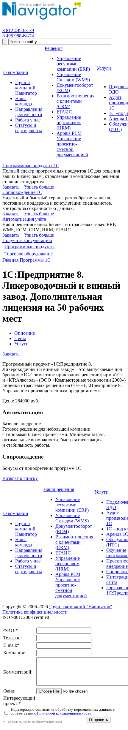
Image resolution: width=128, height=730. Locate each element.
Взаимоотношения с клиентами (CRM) (74, 542)
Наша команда (23, 542)
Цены (20, 338)
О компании (15, 513)
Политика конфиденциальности (35, 611)
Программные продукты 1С (30, 165)
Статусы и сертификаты (28, 569)
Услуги (21, 343)
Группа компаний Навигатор (26, 529)
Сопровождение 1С (22, 192)
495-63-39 (18, 30)
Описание (24, 333)
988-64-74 (18, 35)
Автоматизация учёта (24, 219)
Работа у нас (27, 560)
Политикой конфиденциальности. (64, 713)
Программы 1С (35, 260)
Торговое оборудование (28, 253)
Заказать (10, 186)
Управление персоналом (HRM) (67, 563)
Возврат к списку (20, 478)
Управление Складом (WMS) (72, 518)
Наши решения (58, 489)
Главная (10, 260)
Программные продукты (29, 246)
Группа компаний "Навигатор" (80, 606)
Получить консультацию (27, 240)
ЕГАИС (63, 552)
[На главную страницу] (41, 19)
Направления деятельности (28, 553)
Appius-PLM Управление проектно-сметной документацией (71, 585)
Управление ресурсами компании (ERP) (72, 505)
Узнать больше (39, 186)
